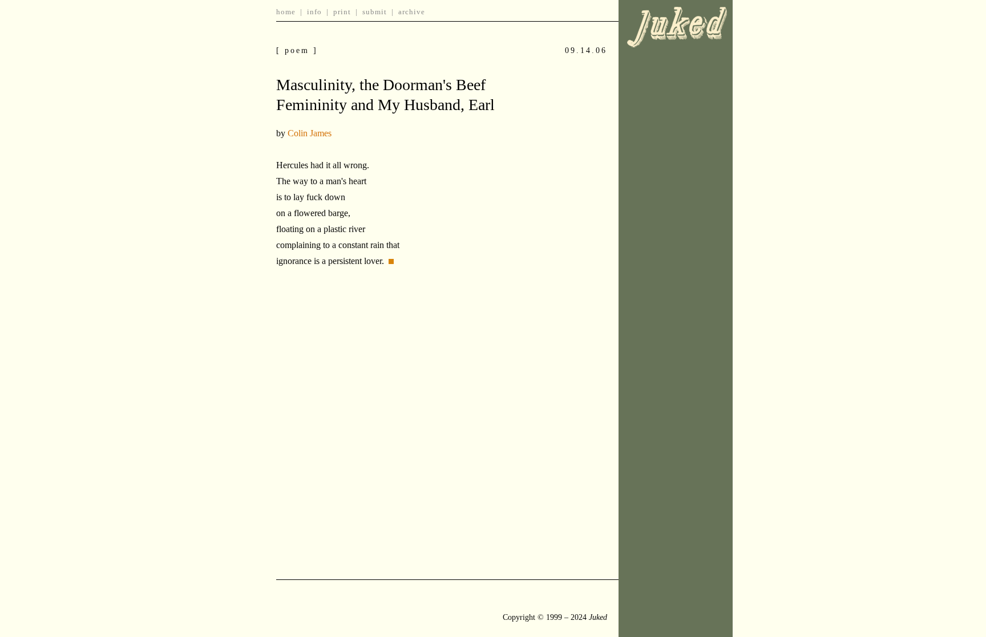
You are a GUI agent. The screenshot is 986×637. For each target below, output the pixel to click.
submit (374, 11)
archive (411, 11)
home (286, 11)
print (342, 11)
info (314, 11)
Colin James (310, 133)
